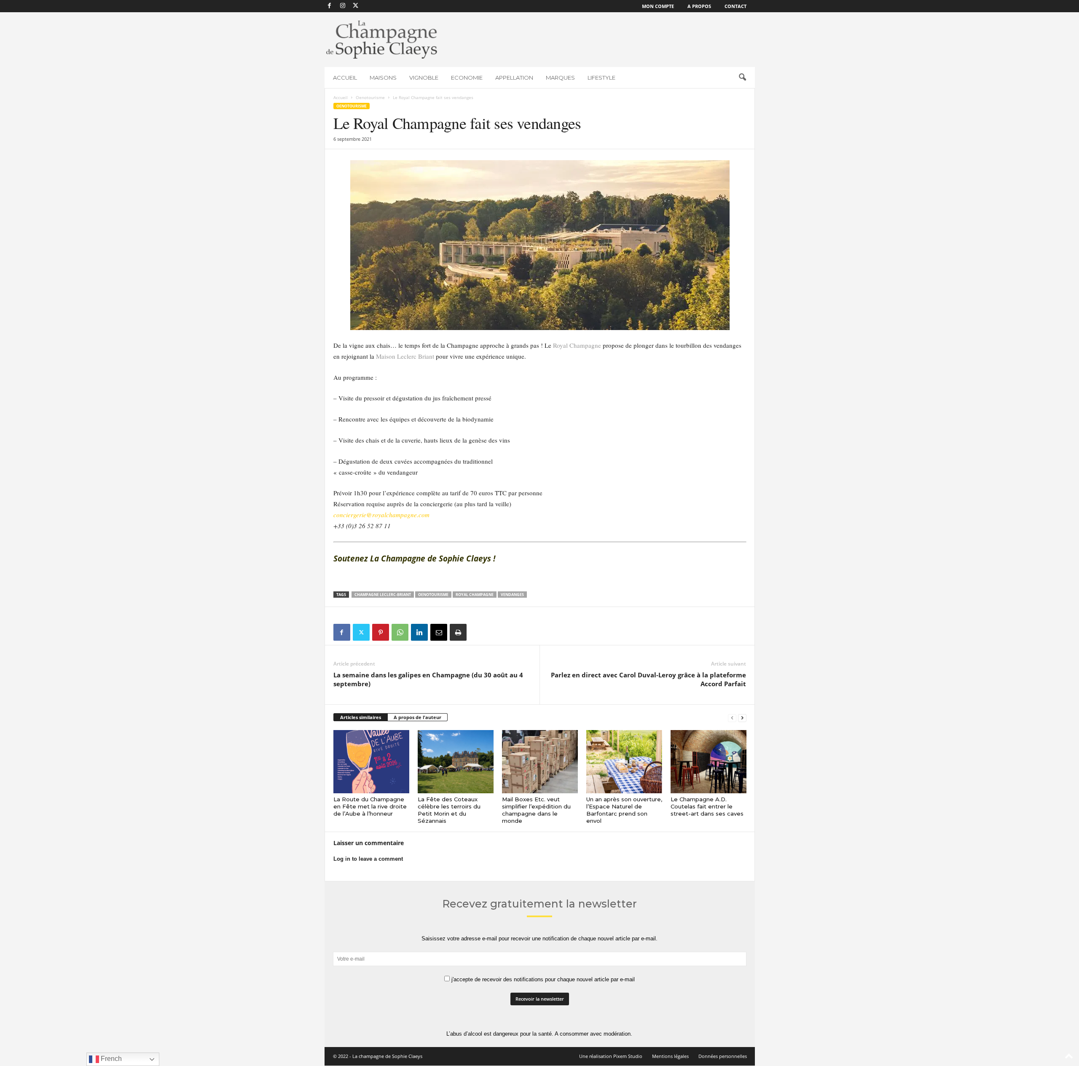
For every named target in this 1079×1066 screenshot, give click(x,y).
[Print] (458, 632)
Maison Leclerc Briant (405, 356)
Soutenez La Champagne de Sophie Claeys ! (415, 558)
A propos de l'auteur (417, 717)
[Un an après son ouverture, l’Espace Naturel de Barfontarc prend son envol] (624, 761)
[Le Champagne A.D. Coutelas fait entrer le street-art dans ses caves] (708, 761)
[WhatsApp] (400, 632)
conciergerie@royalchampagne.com (381, 514)
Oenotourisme (370, 97)
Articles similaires (360, 717)
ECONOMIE (467, 77)
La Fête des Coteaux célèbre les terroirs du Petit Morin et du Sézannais (449, 810)
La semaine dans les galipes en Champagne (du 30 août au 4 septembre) (428, 679)
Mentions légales (670, 1056)
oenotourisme (433, 594)
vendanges (512, 594)
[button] (742, 77)
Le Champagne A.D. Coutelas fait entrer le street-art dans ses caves (707, 806)
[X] (356, 6)
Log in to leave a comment (368, 859)
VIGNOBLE (423, 77)
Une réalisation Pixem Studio (610, 1056)
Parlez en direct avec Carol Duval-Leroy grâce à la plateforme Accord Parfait (648, 679)
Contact (735, 6)
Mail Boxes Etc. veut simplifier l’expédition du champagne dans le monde (536, 810)
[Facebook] (330, 6)
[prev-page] (732, 717)
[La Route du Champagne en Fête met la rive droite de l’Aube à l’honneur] (371, 761)
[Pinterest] (380, 632)
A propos (699, 6)
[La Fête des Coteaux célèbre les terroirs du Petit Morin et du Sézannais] (456, 761)
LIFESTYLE (601, 77)
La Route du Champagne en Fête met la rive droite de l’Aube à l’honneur (370, 806)
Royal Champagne (577, 345)
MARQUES (560, 77)
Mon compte (658, 6)
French (110, 1058)
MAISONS (383, 77)
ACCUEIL (345, 77)
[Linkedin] (419, 632)
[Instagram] (343, 6)
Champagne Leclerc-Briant (382, 594)
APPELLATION (514, 77)
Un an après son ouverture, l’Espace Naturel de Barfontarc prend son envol (624, 810)
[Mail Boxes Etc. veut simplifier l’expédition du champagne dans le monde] (540, 761)
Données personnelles (722, 1056)
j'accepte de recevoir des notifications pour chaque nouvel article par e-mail (542, 979)
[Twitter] (361, 632)
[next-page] (742, 717)
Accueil (340, 97)
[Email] (438, 632)
